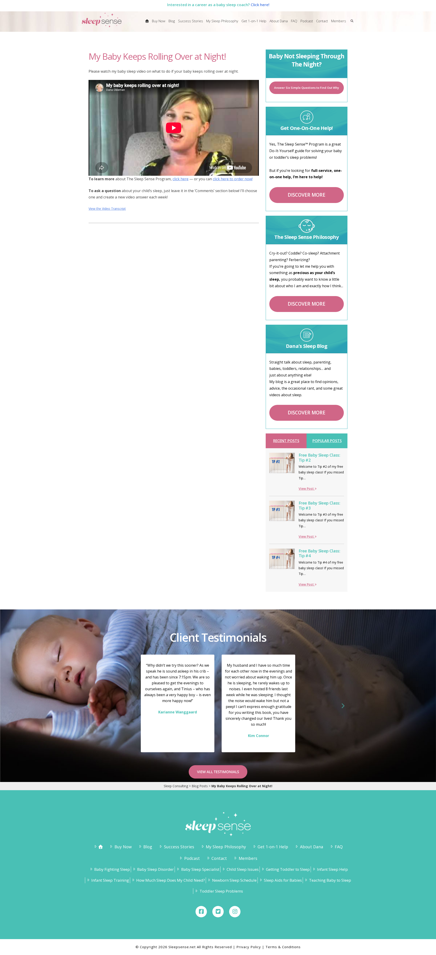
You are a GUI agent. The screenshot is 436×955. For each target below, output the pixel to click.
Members (248, 858)
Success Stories (179, 846)
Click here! (260, 4)
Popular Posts (327, 440)
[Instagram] (234, 911)
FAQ (339, 846)
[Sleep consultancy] (147, 24)
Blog (147, 846)
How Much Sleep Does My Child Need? (170, 880)
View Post (307, 488)
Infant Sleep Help (332, 869)
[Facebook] (201, 911)
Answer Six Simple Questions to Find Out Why (306, 88)
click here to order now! (233, 178)
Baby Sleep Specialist (200, 869)
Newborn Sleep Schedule (234, 880)
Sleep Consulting (176, 786)
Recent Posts (286, 440)
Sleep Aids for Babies (283, 880)
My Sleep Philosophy (226, 846)
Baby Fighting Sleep (112, 869)
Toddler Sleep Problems (221, 891)
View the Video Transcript (107, 208)
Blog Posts (200, 786)
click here (180, 178)
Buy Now (122, 846)
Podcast (192, 858)
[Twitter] (218, 911)
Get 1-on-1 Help (273, 846)
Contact (219, 858)
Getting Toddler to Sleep (288, 869)
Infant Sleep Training (110, 880)
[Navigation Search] (351, 24)
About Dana (311, 846)
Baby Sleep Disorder (155, 869)
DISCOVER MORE (306, 195)
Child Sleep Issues (243, 869)
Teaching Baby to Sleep (330, 880)
